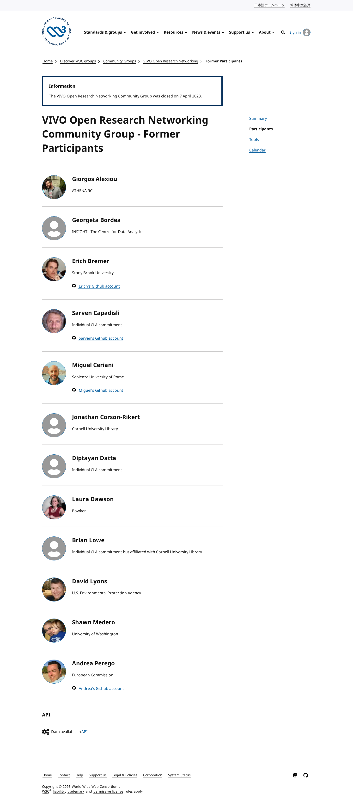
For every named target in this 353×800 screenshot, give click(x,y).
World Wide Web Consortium (95, 786)
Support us (239, 32)
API (84, 732)
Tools (254, 140)
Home (48, 61)
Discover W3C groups (78, 61)
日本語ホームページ (269, 5)
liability (59, 791)
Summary (258, 118)
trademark (75, 791)
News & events (206, 32)
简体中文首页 (300, 5)
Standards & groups (103, 32)
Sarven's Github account (100, 338)
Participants (261, 129)
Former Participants (224, 61)
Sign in (295, 32)
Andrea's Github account (101, 689)
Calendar (257, 150)
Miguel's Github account (100, 390)
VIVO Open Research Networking (170, 61)
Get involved (143, 32)
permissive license (108, 791)
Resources (173, 32)
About (265, 32)
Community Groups (119, 61)
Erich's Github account (99, 286)
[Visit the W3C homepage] (56, 32)
